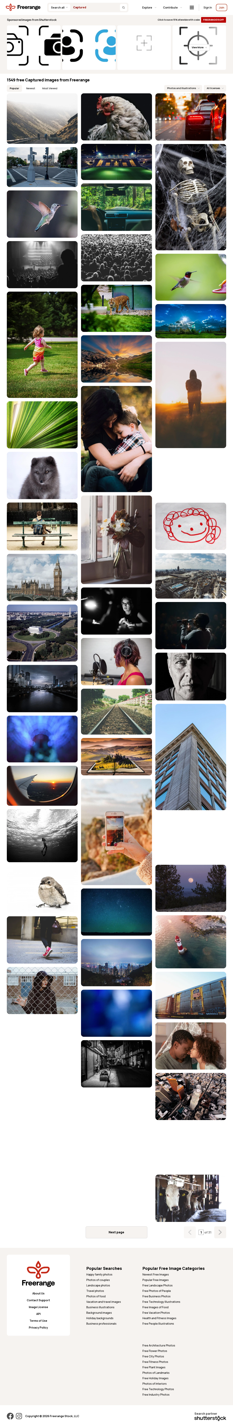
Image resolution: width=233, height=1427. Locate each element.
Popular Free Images (155, 1280)
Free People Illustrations (158, 1323)
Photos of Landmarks (156, 1373)
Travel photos (95, 1291)
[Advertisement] (190, 475)
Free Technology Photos (158, 1389)
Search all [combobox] (57, 7)
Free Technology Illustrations (161, 1302)
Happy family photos (99, 1274)
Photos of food (96, 1296)
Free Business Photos (156, 1296)
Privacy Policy (38, 1327)
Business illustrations (100, 1307)
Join (221, 7)
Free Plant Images (153, 1367)
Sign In (207, 7)
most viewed (49, 88)
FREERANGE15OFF (213, 19)
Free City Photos (153, 1356)
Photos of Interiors (154, 1384)
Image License (38, 1307)
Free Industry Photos (156, 1394)
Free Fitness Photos (155, 1362)
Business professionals (101, 1323)
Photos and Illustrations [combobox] (181, 88)
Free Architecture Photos (158, 1345)
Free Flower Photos (154, 1351)
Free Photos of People (156, 1291)
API (38, 1314)
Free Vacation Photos (156, 1313)
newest (30, 88)
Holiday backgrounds (99, 1318)
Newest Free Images (155, 1274)
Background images (99, 1313)
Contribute (170, 7)
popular (14, 88)
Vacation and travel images (103, 1302)
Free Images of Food (155, 1307)
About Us (38, 1293)
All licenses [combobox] (213, 88)
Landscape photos (98, 1285)
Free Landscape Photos (157, 1285)
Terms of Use (38, 1321)
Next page (116, 1232)
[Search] (123, 7)
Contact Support (38, 1300)
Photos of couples (98, 1280)
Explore (147, 7)
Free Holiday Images (155, 1378)
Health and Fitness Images (159, 1318)
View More (197, 47)
